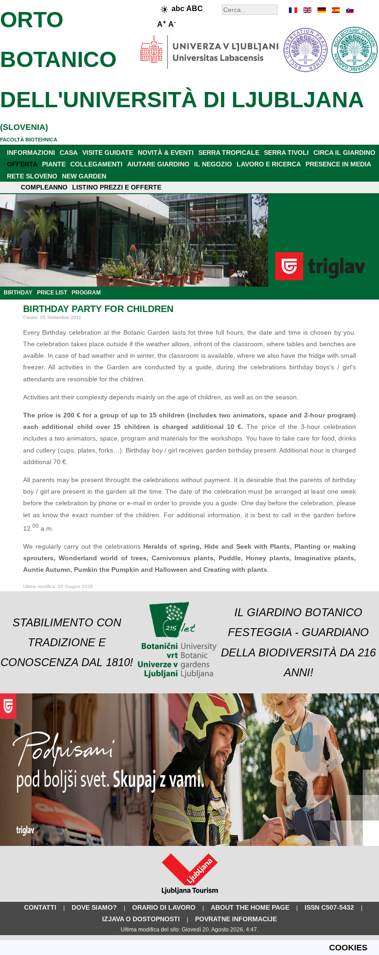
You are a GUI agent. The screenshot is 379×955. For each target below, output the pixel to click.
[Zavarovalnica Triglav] (189, 844)
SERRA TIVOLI (286, 152)
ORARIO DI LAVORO (164, 907)
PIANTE (54, 164)
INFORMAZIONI (31, 152)
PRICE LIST (52, 292)
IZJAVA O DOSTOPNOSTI (141, 919)
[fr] (293, 10)
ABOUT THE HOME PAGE (250, 907)
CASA (69, 152)
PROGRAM (86, 292)
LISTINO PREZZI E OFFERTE (116, 187)
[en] (307, 10)
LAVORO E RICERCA (269, 164)
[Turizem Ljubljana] (189, 896)
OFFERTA (22, 164)
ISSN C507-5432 (329, 907)
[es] (335, 10)
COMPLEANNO (44, 187)
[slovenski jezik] (349, 10)
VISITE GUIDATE (107, 152)
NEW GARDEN (84, 176)
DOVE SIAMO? (94, 907)
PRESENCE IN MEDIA (338, 164)
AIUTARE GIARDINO (158, 164)
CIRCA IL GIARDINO (344, 152)
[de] (321, 10)
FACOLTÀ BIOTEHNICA (28, 139)
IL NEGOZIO (213, 164)
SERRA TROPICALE (228, 152)
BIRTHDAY (18, 292)
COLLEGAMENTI (96, 164)
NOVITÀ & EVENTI (166, 152)
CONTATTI (40, 907)
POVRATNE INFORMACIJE (236, 919)
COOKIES (348, 947)
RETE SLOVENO (32, 176)
